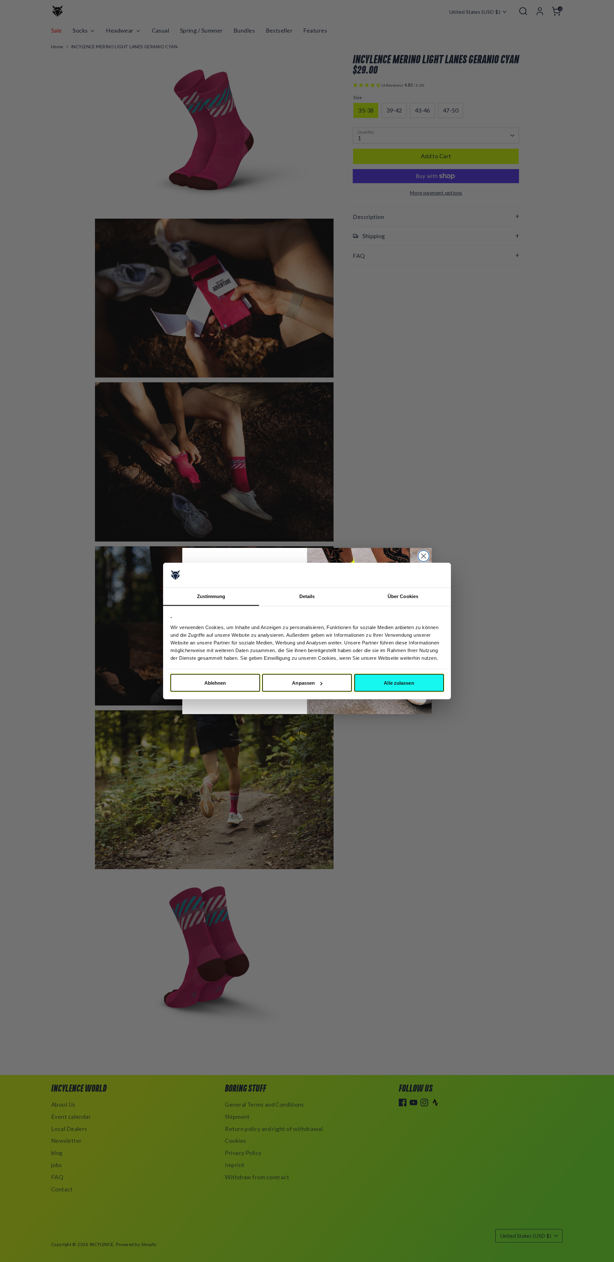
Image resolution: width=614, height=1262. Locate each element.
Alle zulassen (399, 683)
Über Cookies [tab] (403, 596)
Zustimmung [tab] (211, 596)
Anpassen (303, 683)
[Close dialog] (423, 556)
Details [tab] (307, 596)
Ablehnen (215, 683)
